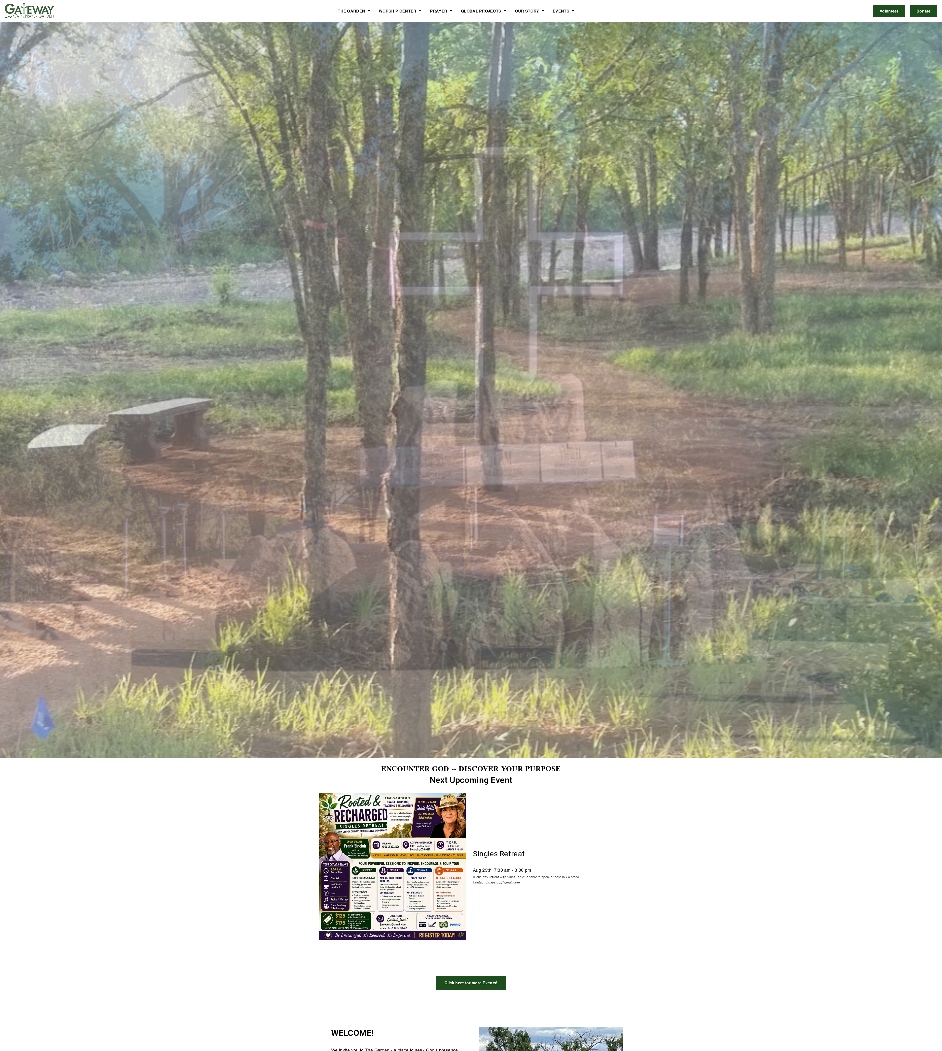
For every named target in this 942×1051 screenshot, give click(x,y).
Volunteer (889, 11)
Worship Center (397, 11)
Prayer (438, 11)
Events (561, 11)
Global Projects (481, 11)
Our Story (527, 11)
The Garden (351, 11)
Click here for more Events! (471, 983)
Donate (923, 11)
